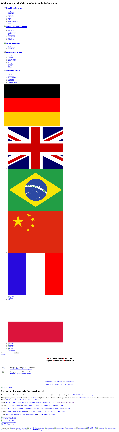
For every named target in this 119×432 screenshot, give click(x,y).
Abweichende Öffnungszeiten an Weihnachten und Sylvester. (23, 399)
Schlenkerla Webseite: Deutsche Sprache (21, 369)
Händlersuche (11, 47)
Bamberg (10, 57)
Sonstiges (18, 52)
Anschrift (10, 74)
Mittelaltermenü (53, 408)
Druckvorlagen (12, 59)
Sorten (9, 19)
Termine (10, 65)
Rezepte (10, 38)
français (62, 428)
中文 (33, 428)
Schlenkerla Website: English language (20, 373)
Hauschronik (11, 35)
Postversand (11, 48)
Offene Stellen (12, 60)
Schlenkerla (21, 26)
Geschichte (11, 16)
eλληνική (73, 428)
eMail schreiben (12, 77)
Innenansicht (11, 36)
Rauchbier (19, 8)
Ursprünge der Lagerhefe (48, 405)
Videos (9, 67)
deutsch (42, 428)
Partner (10, 62)
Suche (53, 411)
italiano (84, 428)
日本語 (94, 428)
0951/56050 (76, 395)
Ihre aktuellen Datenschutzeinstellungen (64, 402)
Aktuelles (10, 56)
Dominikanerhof (84, 397)
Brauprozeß (11, 13)
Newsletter (11, 80)
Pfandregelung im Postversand (46, 414)
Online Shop (49, 384)
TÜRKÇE (35, 430)
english (52, 428)
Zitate (9, 23)
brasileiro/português (21, 428)
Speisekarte (11, 39)
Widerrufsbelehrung (31, 414)
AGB (23, 414)
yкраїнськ (48, 430)
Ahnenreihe (11, 30)
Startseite (10, 64)
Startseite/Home (46, 411)
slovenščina (11, 430)
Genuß (9, 18)
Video (63, 411)
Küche (35, 397)
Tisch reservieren (12, 82)
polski (102, 428)
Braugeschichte (12, 32)
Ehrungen (10, 15)
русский (113, 428)
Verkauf (16, 43)
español (23, 430)
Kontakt (16, 71)
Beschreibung (11, 12)
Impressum (11, 79)
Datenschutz (11, 76)
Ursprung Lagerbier (13, 21)
